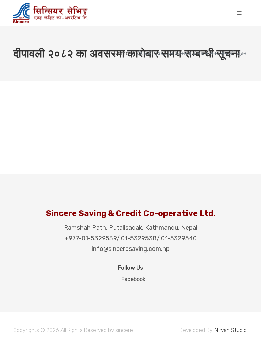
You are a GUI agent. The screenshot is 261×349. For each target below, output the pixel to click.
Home (121, 53)
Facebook (132, 279)
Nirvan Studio (231, 330)
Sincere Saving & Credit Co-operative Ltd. (130, 213)
